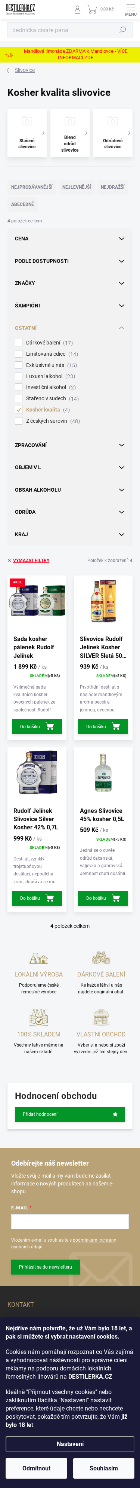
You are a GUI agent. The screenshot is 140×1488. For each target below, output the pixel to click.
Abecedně (22, 204)
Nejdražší (113, 187)
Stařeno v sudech (51, 398)
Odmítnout (36, 1468)
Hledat (123, 30)
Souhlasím (104, 1468)
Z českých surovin (52, 421)
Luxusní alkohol (49, 376)
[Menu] (130, 9)
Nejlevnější (76, 187)
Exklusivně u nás (50, 365)
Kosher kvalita (47, 410)
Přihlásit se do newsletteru (45, 1267)
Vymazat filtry (31, 560)
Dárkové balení (48, 343)
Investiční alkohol (50, 387)
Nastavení (70, 1444)
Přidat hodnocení (40, 1114)
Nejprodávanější (32, 187)
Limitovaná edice (51, 354)
